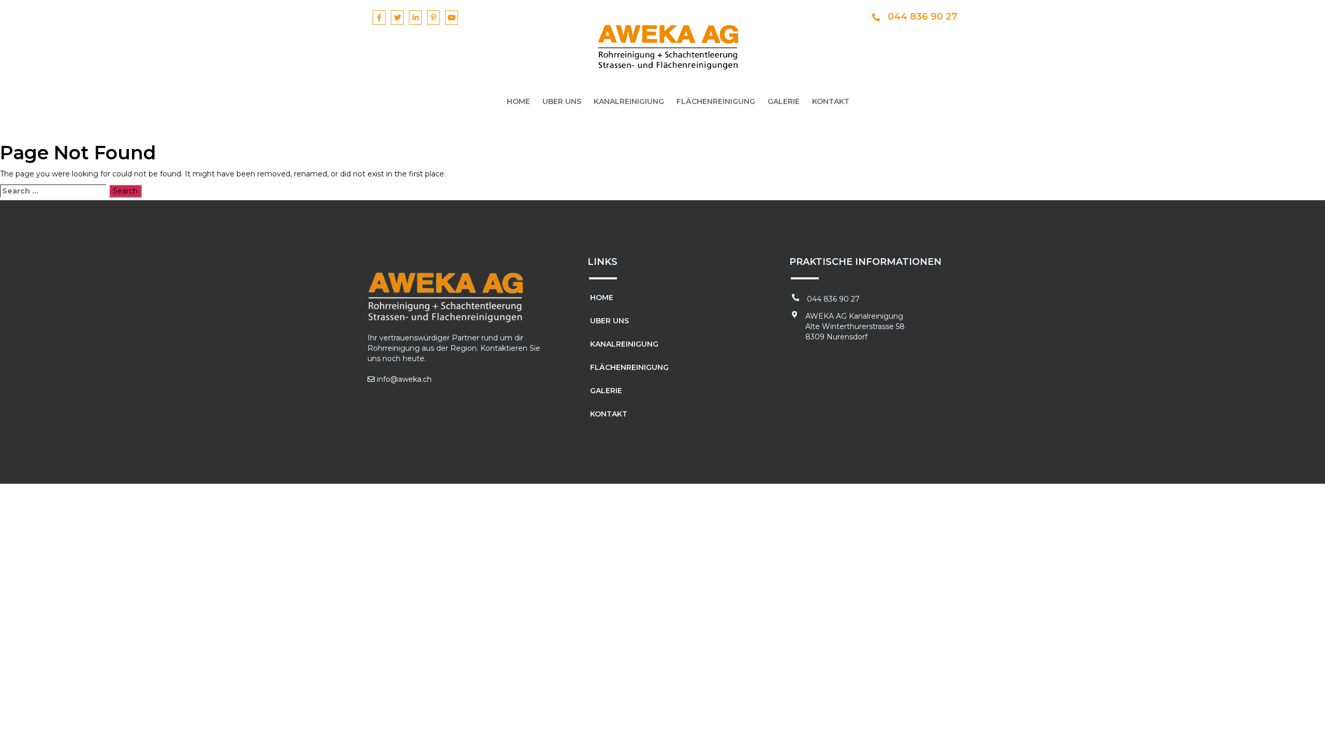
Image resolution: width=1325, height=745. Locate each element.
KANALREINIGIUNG (629, 101)
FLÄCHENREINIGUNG (715, 101)
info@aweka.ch (404, 379)
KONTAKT (830, 101)
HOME (518, 101)
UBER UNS (561, 101)
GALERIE (784, 101)
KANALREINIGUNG (624, 344)
